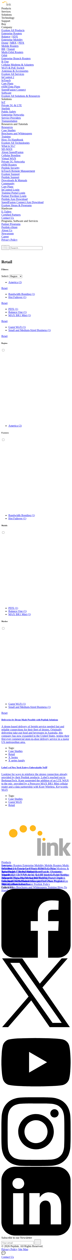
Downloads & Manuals (14, 180)
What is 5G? (8, 145)
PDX (21, 42)
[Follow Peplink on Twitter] (36, 1026)
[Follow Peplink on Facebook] (36, 956)
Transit (11, 49)
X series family (16, 760)
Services (6, 865)
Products (6, 862)
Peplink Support (10, 177)
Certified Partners (11, 214)
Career (5, 236)
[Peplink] (6, 5)
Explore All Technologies (15, 142)
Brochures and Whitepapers (16, 133)
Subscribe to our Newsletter (16, 1237)
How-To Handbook (12, 139)
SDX (15, 36)
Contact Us (7, 217)
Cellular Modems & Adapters (17, 64)
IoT (3, 102)
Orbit (4, 55)
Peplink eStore (9, 227)
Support (5, 874)
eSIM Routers (9, 164)
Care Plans (7, 83)
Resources (7, 127)
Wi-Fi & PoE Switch (12, 67)
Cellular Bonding (10, 155)
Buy (3, 877)
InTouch (6, 80)
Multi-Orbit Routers (12, 52)
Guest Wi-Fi (15, 802)
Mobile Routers (10, 45)
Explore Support (10, 174)
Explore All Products (12, 30)
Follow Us (7, 887)
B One (5, 61)
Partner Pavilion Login (13, 195)
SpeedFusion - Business (48, 871)
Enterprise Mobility (12, 39)
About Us (6, 230)
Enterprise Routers (11, 33)
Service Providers (11, 117)
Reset (4, 288)
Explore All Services (12, 74)
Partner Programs (10, 224)
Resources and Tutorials (14, 884)
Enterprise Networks (12, 114)
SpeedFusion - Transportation (18, 871)
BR (3, 49)
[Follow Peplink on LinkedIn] (36, 1234)
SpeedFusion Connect (13, 89)
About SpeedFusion (12, 152)
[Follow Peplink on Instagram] (36, 1165)
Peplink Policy (42, 884)
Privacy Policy (9, 239)
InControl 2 (7, 77)
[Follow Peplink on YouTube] (36, 1095)
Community (8, 183)
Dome (4, 42)
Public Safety (8, 111)
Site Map (23, 1249)
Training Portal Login (13, 192)
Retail (11, 754)
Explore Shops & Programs (16, 205)
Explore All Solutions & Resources (20, 95)
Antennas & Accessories (14, 70)
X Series (13, 757)
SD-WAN (6, 149)
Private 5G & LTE (11, 105)
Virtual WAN (8, 158)
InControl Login (10, 189)
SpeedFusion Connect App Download (22, 202)
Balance (5, 36)
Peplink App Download (14, 199)
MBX (13, 42)
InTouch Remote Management (18, 170)
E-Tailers (6, 211)
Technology (8, 871)
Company (6, 881)
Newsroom (7, 233)
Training (6, 136)
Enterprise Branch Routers (16, 58)
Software (6, 92)
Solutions (6, 868)
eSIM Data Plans (10, 86)
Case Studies (8, 130)
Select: (5, 276)
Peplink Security (10, 167)
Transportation (9, 120)
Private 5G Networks (13, 161)
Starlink (5, 108)
